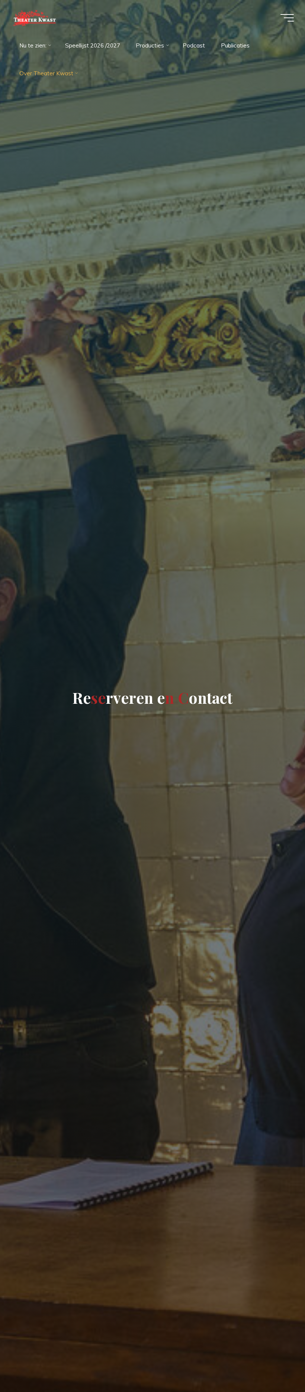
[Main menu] (287, 18)
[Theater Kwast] (34, 17)
